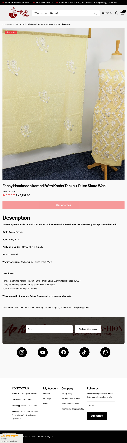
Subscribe (97, 415)
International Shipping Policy (72, 409)
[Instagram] (22, 352)
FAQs (45, 404)
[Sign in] (116, 13)
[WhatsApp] (105, 352)
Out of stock (63, 205)
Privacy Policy (66, 393)
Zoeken (95, 13)
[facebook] (64, 352)
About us (46, 393)
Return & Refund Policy (70, 399)
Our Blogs (47, 399)
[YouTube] (43, 352)
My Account (50, 388)
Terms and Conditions (70, 404)
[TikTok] (84, 352)
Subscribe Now (88, 329)
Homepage (7, 24)
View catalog (4, 13)
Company (67, 388)
